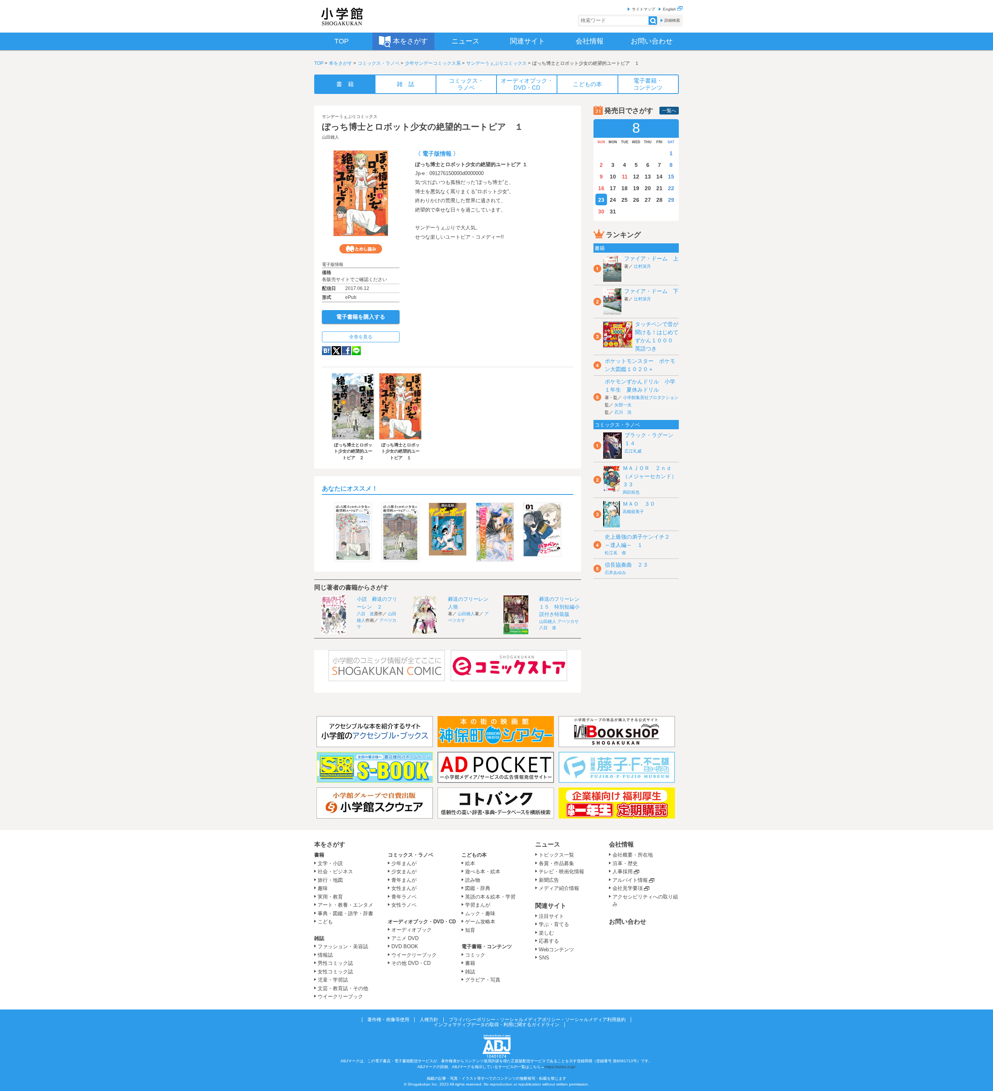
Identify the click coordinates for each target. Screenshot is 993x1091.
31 (613, 211)
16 (601, 188)
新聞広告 (549, 880)
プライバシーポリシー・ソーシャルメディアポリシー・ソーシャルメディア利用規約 (537, 1019)
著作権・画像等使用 (388, 1019)
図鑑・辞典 (477, 888)
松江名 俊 (615, 552)
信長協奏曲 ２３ (626, 565)
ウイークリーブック (340, 996)
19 (636, 188)
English (670, 9)
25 (624, 200)
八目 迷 (365, 613)
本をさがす (340, 63)
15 (671, 176)
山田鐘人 (330, 137)
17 (613, 188)
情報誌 (325, 955)
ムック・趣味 (480, 913)
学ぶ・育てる (554, 924)
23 (601, 200)
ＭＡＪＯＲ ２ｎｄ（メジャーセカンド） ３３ (652, 476)
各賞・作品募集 (556, 863)
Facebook (346, 350)
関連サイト (550, 905)
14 (659, 176)
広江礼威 (633, 451)
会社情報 (621, 844)
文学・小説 (330, 863)
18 (624, 188)
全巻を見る (360, 337)
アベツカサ (568, 621)
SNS (544, 958)
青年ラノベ (404, 897)
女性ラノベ (404, 905)
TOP (319, 63)
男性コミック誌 (335, 963)
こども (325, 921)
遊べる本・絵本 (482, 871)
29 (671, 200)
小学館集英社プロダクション (650, 397)
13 (648, 176)
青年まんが (404, 880)
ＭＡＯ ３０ (639, 504)
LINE (356, 350)
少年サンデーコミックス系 (433, 63)
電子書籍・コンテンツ (487, 946)
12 (636, 176)
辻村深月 (642, 266)
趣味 (323, 888)
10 (613, 176)
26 (636, 200)
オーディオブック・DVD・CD (422, 921)
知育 (470, 930)
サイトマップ (643, 9)
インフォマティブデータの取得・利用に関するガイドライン (496, 1024)
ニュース (547, 844)
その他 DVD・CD (411, 963)
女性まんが (404, 888)
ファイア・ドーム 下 (651, 291)
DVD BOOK (404, 946)
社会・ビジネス (335, 871)
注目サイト (551, 916)
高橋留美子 (633, 511)
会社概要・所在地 (632, 855)
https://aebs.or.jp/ (560, 1067)
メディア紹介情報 (559, 888)
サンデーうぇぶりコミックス (496, 63)
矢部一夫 (622, 404)
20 (648, 188)
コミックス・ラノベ (379, 63)
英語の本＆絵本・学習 (490, 897)
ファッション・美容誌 (343, 946)
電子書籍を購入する (360, 317)
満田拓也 (631, 492)
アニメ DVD (405, 938)
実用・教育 (330, 897)
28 (659, 200)
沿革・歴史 (625, 863)
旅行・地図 (330, 880)
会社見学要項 (627, 888)
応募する (549, 941)
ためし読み (360, 248)
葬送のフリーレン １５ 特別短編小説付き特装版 (562, 606)
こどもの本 (474, 855)
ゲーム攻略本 (480, 921)
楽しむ (546, 933)
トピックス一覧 (556, 855)
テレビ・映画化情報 (561, 871)
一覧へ (669, 110)
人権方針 (429, 1019)
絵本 (470, 863)
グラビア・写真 (482, 980)
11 (625, 176)
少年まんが (404, 863)
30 (601, 211)
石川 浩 (622, 412)
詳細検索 (672, 20)
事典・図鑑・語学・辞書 (345, 913)
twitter (336, 350)
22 (671, 188)
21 (659, 188)
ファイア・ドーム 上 (651, 258)
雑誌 (319, 938)
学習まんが (480, 905)
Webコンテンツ (556, 949)
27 (648, 200)
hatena (326, 350)
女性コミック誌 (335, 972)
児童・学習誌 (333, 980)
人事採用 (622, 871)
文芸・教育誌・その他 (343, 988)
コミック (475, 955)
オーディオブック (411, 930)
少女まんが (404, 871)
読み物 (472, 880)
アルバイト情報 (630, 880)
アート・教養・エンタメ (345, 905)
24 (613, 200)
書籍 (319, 855)
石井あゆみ (615, 572)
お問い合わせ (627, 921)
